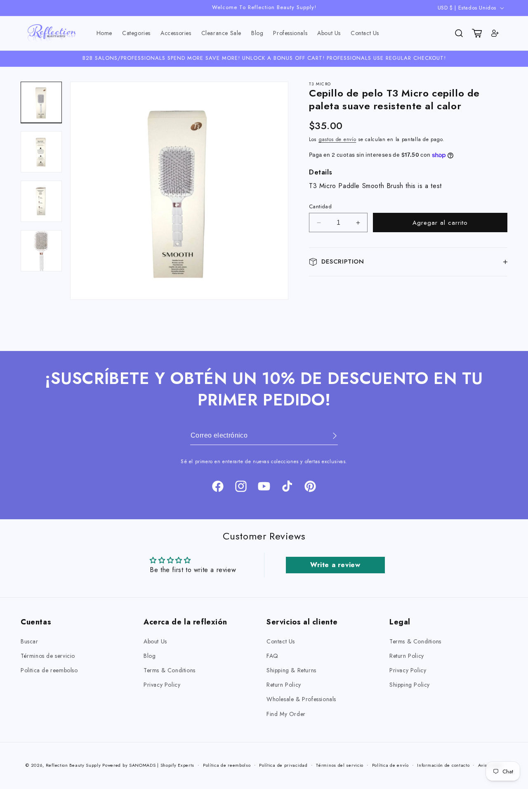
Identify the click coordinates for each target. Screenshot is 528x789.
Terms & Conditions (170, 670)
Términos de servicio (48, 656)
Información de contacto (443, 765)
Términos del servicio (339, 765)
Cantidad (320, 206)
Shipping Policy (409, 685)
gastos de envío (337, 139)
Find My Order (286, 714)
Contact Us (280, 641)
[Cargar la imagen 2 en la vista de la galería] (41, 151)
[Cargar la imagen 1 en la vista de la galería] (41, 102)
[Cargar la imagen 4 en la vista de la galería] (41, 250)
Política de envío (390, 765)
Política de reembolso (227, 765)
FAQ (272, 656)
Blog (150, 656)
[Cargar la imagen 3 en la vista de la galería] (41, 201)
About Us (155, 641)
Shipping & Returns (291, 670)
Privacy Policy (162, 685)
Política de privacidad (283, 765)
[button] (136, 33)
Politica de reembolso (49, 670)
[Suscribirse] (329, 435)
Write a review (335, 565)
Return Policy (283, 685)
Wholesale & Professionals (301, 699)
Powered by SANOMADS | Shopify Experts (148, 765)
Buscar (29, 641)
